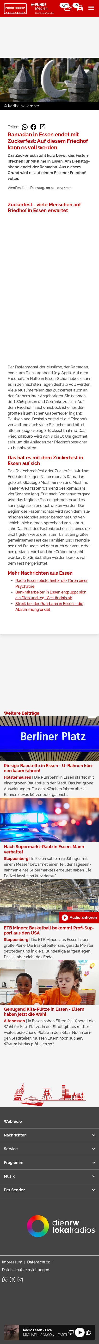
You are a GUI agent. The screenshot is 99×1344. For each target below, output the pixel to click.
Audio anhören (79, 917)
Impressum (12, 1262)
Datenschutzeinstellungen (25, 1270)
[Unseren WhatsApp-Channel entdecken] (5, 1279)
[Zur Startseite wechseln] (15, 8)
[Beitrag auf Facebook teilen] (33, 127)
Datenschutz (38, 1262)
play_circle (80, 1332)
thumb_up (88, 1332)
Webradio (13, 1121)
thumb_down (71, 1332)
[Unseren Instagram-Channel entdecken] (20, 1279)
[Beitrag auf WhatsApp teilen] (25, 127)
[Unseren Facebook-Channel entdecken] (12, 1279)
